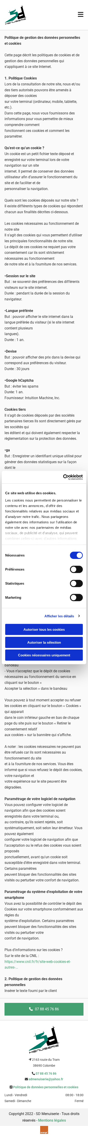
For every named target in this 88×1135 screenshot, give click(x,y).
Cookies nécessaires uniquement (44, 655)
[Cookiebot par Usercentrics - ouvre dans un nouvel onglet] (63, 477)
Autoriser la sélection (44, 642)
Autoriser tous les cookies (44, 629)
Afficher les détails (59, 616)
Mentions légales (52, 1120)
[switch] (76, 569)
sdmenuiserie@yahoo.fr (46, 1079)
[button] (44, 1009)
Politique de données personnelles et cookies (45, 1087)
